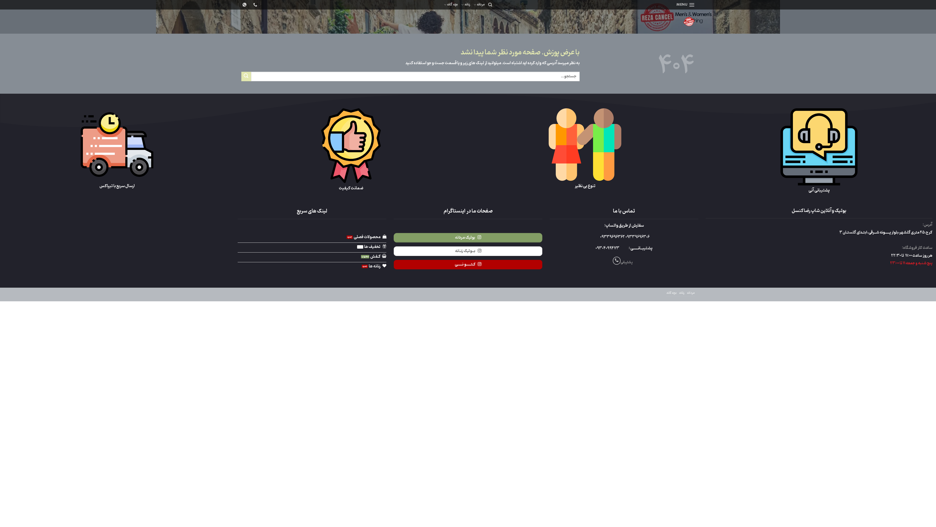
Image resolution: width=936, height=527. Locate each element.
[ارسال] (246, 76)
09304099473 (607, 248)
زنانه (467, 4)
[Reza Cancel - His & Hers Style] (651, 22)
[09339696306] (243, 4)
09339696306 (637, 237)
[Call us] (617, 261)
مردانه (481, 4)
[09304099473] (254, 4)
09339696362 (612, 237)
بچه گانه (452, 4)
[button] (685, 5)
